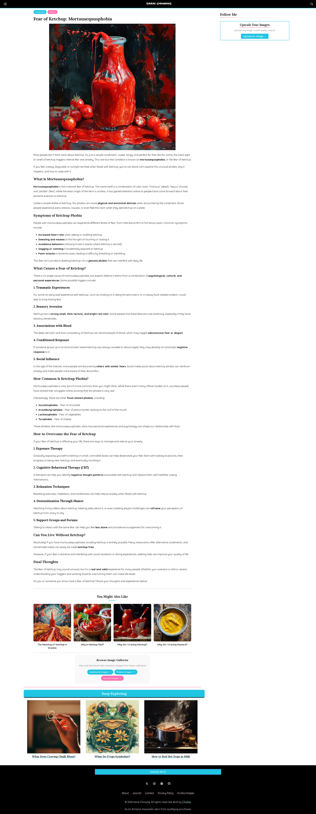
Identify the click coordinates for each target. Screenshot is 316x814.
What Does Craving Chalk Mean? (54, 756)
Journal (136, 792)
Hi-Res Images (185, 792)
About (125, 792)
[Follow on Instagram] (154, 783)
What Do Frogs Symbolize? (112, 756)
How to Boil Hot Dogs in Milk (171, 756)
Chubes (186, 802)
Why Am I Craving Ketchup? (132, 644)
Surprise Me (156, 771)
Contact (149, 792)
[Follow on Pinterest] (161, 783)
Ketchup (52, 12)
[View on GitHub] (169, 783)
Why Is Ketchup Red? (92, 644)
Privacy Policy (166, 792)
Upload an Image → (255, 36)
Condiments (40, 12)
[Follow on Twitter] (147, 783)
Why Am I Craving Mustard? (172, 644)
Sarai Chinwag (158, 4)
